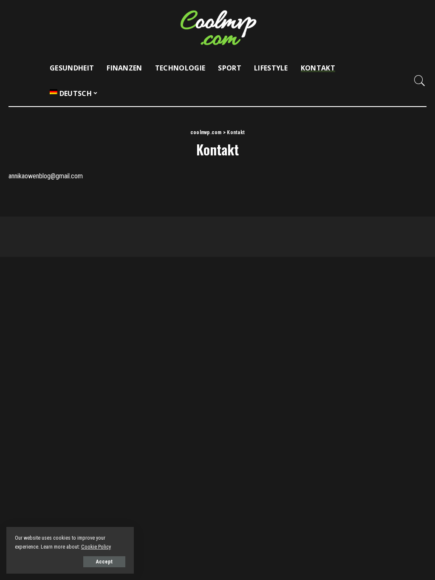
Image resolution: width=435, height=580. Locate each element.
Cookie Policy (96, 546)
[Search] (420, 80)
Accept (104, 562)
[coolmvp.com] (217, 27)
